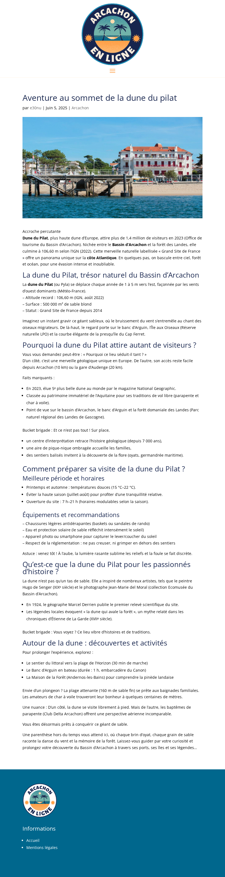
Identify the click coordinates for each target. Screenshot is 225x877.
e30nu (35, 107)
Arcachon (80, 107)
